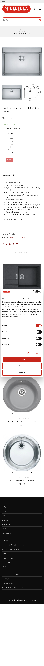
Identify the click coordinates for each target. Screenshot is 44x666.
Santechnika (10, 29)
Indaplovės (5, 520)
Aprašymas (5, 169)
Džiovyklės (5, 511)
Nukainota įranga (7, 583)
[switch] (39, 332)
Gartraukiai (5, 554)
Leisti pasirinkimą (22, 366)
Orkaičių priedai (6, 533)
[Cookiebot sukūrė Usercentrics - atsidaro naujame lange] (33, 291)
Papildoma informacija (8, 234)
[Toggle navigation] (40, 9)
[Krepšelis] (35, 8)
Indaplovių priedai (7, 524)
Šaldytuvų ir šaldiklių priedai (10, 549)
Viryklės (4, 516)
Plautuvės (17, 29)
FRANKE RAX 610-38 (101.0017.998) (22, 480)
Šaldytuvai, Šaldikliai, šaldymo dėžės (13, 545)
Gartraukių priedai (7, 558)
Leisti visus (22, 359)
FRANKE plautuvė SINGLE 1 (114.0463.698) (22, 422)
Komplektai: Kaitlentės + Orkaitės (12, 587)
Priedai (4, 567)
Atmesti (22, 372)
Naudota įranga (7, 579)
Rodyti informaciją (31, 353)
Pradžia (4, 29)
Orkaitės (4, 529)
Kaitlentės (5, 541)
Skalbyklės (5, 507)
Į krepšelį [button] (12, 414)
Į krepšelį (9, 159)
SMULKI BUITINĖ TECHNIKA (10, 574)
